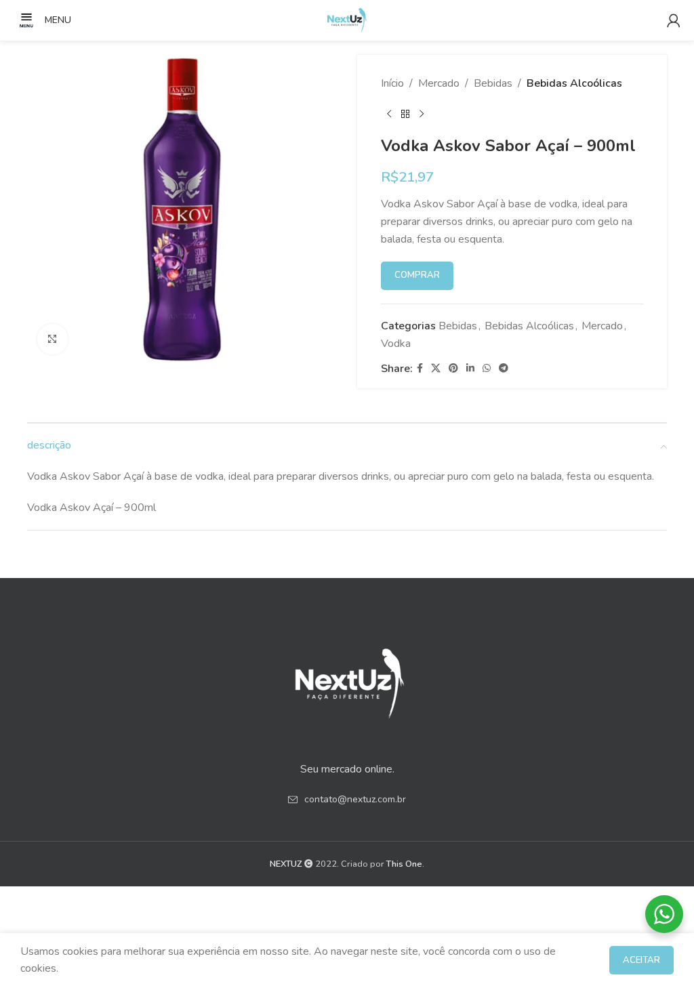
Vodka (396, 343)
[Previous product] (389, 114)
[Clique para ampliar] (52, 339)
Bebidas (493, 83)
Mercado (439, 83)
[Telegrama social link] (503, 368)
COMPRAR (417, 275)
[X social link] (436, 368)
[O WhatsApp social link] (486, 368)
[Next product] (421, 114)
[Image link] (347, 679)
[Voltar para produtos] (405, 114)
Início (392, 83)
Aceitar (641, 960)
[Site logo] (347, 19)
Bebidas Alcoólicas (574, 83)
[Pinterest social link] (453, 368)
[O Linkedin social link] (470, 368)
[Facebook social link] (420, 368)
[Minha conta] (673, 20)
